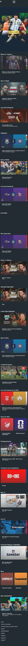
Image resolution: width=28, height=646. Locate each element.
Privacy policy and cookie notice (9, 626)
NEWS (3, 633)
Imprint (3, 629)
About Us (3, 638)
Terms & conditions (6, 624)
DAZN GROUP (5, 631)
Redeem (3, 635)
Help (2, 622)
